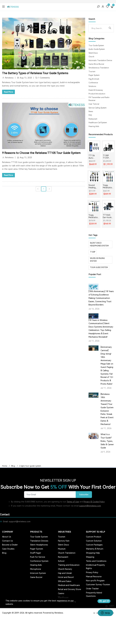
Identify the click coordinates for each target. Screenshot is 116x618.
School (61, 561)
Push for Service (37, 557)
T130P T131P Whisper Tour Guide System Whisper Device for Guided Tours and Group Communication (108, 156)
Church (91, 57)
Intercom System (38, 573)
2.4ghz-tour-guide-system (30, 466)
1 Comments (44, 78)
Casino (61, 593)
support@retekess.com (90, 506)
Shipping (90, 557)
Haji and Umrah (65, 573)
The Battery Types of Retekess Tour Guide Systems (35, 73)
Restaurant (93, 119)
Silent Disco (93, 53)
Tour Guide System (96, 46)
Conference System (39, 561)
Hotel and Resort (66, 577)
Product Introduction (97, 94)
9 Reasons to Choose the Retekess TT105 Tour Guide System (41, 153)
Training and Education (69, 565)
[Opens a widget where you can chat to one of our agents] (105, 613)
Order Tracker (92, 588)
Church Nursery (65, 569)
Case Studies (8, 549)
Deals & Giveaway (96, 90)
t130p (92, 252)
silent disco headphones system (99, 244)
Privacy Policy (92, 572)
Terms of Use (73, 502)
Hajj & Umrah (94, 79)
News (91, 111)
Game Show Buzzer (96, 64)
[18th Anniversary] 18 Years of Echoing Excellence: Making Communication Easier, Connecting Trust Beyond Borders (101, 298)
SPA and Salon (64, 581)
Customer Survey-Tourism (98, 584)
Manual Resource (94, 576)
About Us (6, 537)
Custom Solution (94, 541)
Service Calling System (98, 108)
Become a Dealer (10, 545)
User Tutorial (94, 104)
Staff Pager (35, 553)
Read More (8, 92)
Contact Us (7, 541)
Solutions (92, 86)
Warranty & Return (94, 549)
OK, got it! (104, 601)
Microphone (35, 569)
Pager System (94, 75)
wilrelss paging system (97, 259)
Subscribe (83, 494)
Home (4, 466)
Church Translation (66, 553)
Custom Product (93, 537)
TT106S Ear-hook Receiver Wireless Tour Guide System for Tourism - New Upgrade (108, 216)
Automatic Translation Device (100, 60)
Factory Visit (63, 541)
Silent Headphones (39, 545)
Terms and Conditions (96, 561)
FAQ (90, 115)
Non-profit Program (95, 580)
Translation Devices (39, 541)
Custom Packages (94, 545)
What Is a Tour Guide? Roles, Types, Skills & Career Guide (107, 441)
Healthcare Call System (98, 123)
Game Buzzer (36, 577)
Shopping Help (93, 553)
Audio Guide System (97, 49)
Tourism (92, 72)
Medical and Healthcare (69, 585)
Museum (61, 549)
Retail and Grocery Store (69, 589)
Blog (13, 466)
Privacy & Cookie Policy (94, 502)
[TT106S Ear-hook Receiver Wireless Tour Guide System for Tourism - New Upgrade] (108, 206)
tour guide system (99, 267)
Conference (93, 83)
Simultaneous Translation (99, 68)
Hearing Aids (94, 126)
